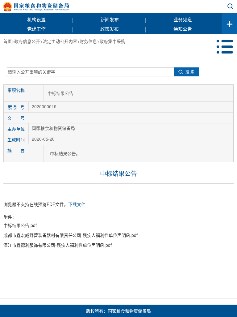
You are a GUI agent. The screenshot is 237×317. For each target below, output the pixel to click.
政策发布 (109, 28)
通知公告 (182, 28)
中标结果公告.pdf (20, 225)
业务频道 (182, 19)
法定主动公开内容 (60, 41)
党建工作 (36, 28)
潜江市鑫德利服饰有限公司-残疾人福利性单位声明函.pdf (57, 245)
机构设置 (36, 19)
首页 (7, 41)
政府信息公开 (27, 41)
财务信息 (88, 41)
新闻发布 (109, 19)
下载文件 (76, 204)
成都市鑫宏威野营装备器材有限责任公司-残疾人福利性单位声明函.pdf (70, 235)
